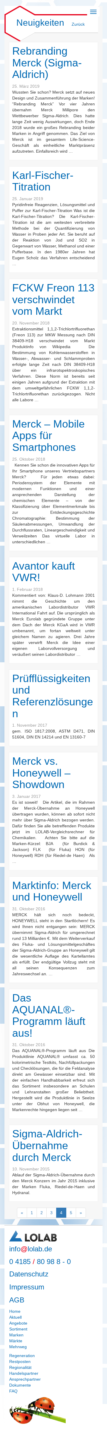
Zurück (78, 24)
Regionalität (20, 1367)
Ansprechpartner (25, 1379)
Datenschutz (28, 1274)
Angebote (18, 1323)
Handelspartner (23, 1373)
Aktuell (15, 1317)
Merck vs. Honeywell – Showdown (41, 772)
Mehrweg (18, 1346)
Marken (16, 1335)
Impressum (26, 1287)
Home (15, 1311)
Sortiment (18, 1329)
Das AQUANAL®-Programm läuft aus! (48, 1015)
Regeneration (22, 1355)
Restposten (20, 1361)
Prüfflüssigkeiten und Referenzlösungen (52, 696)
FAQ (13, 1391)
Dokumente (20, 1385)
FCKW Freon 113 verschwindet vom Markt (53, 299)
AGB (16, 1300)
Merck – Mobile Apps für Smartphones (48, 435)
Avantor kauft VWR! (43, 572)
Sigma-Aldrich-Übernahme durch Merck (47, 1145)
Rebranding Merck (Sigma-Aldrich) (47, 62)
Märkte (15, 1340)
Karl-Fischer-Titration (42, 181)
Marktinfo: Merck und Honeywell (51, 891)
